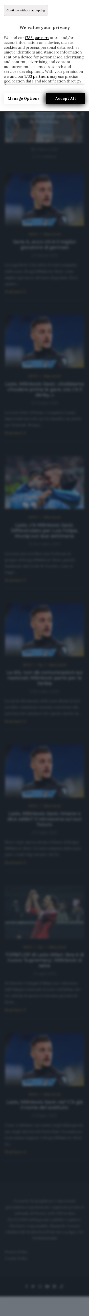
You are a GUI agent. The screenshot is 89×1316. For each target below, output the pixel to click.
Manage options (24, 98)
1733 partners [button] (37, 37)
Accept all (65, 98)
